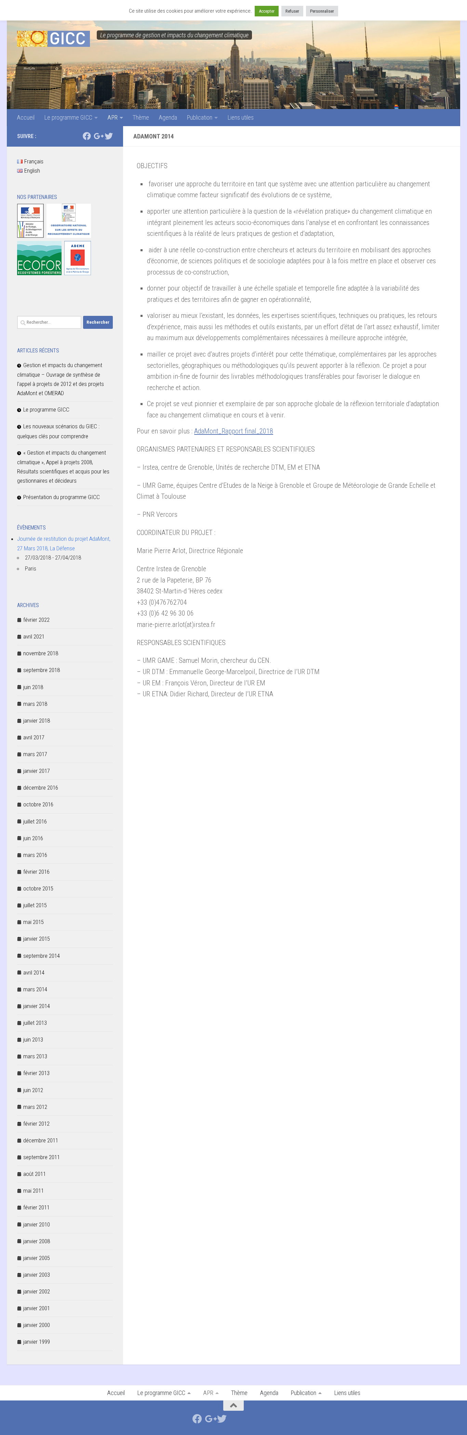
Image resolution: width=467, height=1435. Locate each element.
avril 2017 (33, 737)
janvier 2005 (36, 1258)
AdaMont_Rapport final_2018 (233, 431)
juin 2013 (33, 1039)
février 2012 (36, 1123)
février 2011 (36, 1207)
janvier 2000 (36, 1325)
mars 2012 (35, 1106)
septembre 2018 (41, 670)
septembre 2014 (41, 955)
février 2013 (36, 1073)
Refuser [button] (292, 11)
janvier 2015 (36, 938)
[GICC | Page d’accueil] (53, 39)
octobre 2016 (38, 804)
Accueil (26, 117)
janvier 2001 (36, 1308)
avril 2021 (33, 636)
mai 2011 (33, 1190)
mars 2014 (35, 989)
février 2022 (36, 619)
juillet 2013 (35, 1022)
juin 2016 (33, 838)
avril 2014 (33, 972)
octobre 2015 (38, 888)
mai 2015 (33, 921)
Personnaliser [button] (322, 11)
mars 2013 (35, 1056)
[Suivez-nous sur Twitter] (109, 136)
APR (112, 117)
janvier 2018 (36, 720)
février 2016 (36, 871)
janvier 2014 (36, 1006)
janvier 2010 (36, 1224)
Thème (141, 117)
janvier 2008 (36, 1241)
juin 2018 (33, 687)
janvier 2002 (36, 1291)
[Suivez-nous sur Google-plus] (98, 136)
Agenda (168, 117)
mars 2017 (35, 754)
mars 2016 (35, 854)
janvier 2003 (36, 1274)
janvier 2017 (36, 770)
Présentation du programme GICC (61, 497)
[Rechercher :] (49, 322)
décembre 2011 (40, 1140)
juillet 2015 (35, 905)
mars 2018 (35, 703)
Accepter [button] (267, 11)
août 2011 (34, 1173)
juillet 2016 (35, 821)
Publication (199, 117)
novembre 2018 (40, 653)
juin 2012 (33, 1090)
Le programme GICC (68, 117)
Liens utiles (240, 117)
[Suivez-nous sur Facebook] (87, 136)
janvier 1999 (36, 1341)
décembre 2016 (40, 787)
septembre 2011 (41, 1157)
